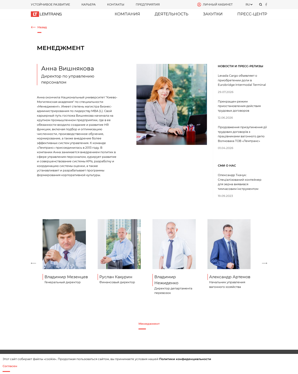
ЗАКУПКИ (213, 14)
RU (248, 4)
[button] (34, 263)
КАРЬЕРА (88, 4)
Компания (127, 14)
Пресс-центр (252, 14)
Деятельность (171, 14)
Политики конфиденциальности (185, 359)
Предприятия (148, 4)
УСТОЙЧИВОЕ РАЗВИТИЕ (50, 4)
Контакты (115, 4)
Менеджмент (149, 323)
